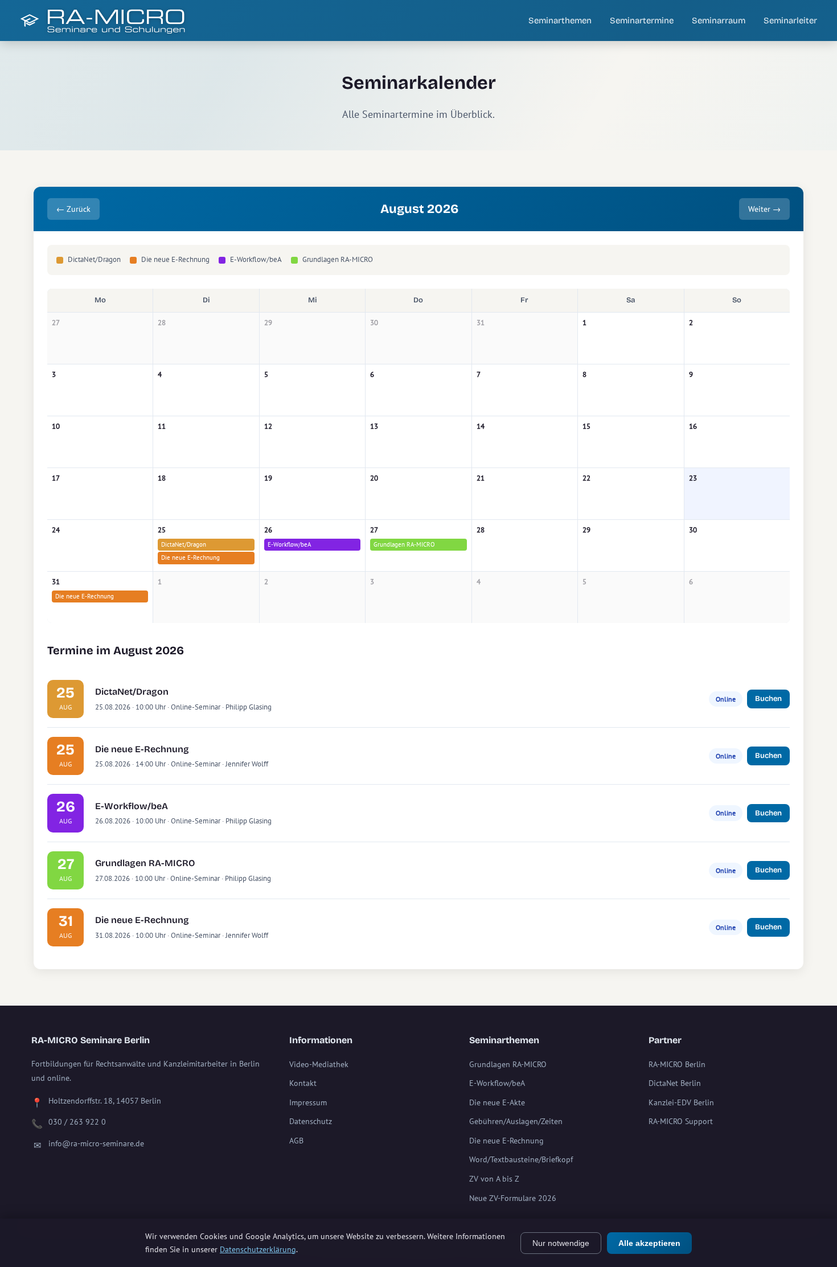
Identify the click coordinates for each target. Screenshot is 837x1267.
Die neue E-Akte (497, 1102)
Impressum (308, 1102)
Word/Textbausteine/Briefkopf (521, 1159)
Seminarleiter (790, 20)
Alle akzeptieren (649, 1243)
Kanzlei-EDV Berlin (681, 1102)
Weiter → (764, 209)
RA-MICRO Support (681, 1121)
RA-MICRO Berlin (677, 1064)
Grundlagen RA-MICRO (404, 544)
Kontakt (303, 1083)
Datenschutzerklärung (258, 1249)
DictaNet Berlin (675, 1083)
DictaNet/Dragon (183, 544)
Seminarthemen (560, 20)
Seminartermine (642, 20)
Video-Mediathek (318, 1064)
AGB (296, 1140)
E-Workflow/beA (289, 544)
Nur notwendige (560, 1243)
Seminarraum (718, 20)
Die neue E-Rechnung (190, 557)
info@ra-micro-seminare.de (96, 1143)
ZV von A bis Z (494, 1179)
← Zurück (73, 209)
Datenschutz (310, 1121)
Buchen (768, 698)
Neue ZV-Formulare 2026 (512, 1198)
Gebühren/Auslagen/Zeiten (516, 1121)
